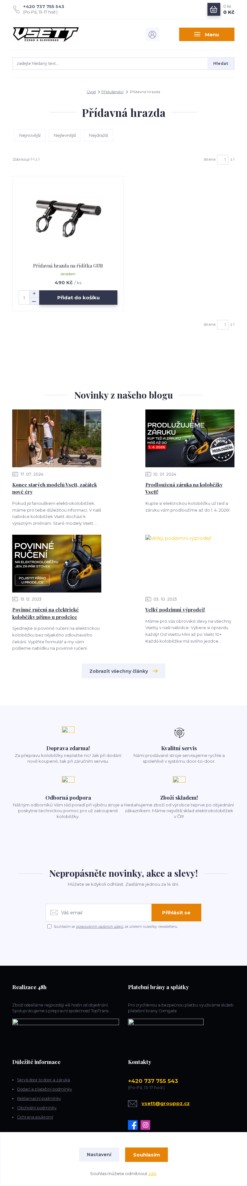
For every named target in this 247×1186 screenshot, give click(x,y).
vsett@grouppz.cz (166, 1103)
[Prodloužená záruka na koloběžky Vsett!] (189, 438)
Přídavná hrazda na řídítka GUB (68, 265)
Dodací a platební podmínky (44, 1089)
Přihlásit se (176, 912)
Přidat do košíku (78, 297)
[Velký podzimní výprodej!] (189, 564)
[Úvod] (46, 34)
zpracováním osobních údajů (100, 927)
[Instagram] (147, 1125)
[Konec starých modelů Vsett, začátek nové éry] (56, 438)
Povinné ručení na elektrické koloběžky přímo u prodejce (45, 613)
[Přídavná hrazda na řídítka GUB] (68, 219)
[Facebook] (134, 1125)
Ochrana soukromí (35, 1117)
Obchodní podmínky (37, 1107)
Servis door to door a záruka (43, 1079)
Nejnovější (30, 135)
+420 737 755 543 (43, 6)
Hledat (220, 63)
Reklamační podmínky (39, 1098)
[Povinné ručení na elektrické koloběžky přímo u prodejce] (56, 564)
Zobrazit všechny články (118, 671)
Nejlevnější (65, 135)
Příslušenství (112, 92)
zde (152, 1173)
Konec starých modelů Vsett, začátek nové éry (54, 488)
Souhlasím (146, 1155)
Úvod (91, 92)
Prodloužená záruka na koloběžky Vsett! (184, 488)
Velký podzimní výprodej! (175, 609)
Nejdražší (98, 135)
